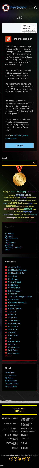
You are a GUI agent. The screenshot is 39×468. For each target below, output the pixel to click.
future (33, 200)
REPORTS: (23, 435)
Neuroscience (10, 212)
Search (34, 163)
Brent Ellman (13, 335)
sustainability (33, 215)
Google (9, 203)
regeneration (8, 214)
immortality (11, 206)
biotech (28, 194)
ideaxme (35, 203)
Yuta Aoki (12, 312)
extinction (28, 200)
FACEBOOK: (5, 418)
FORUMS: (14, 448)
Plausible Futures (11, 384)
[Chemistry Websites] (19, 176)
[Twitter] (15, 459)
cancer (34, 198)
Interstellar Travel (21, 206)
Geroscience (9, 373)
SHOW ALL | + (8, 356)
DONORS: (12, 431)
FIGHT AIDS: (8, 435)
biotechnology (9, 197)
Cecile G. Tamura (14, 309)
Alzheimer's (14, 192)
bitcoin (17, 197)
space (28, 215)
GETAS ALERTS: (25, 423)
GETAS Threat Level (19, 410)
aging (5, 191)
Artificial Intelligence (32, 192)
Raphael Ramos (14, 324)
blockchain (23, 198)
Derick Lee (12, 315)
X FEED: (7, 428)
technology (10, 217)
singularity (23, 215)
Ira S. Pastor (13, 350)
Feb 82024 (8, 39)
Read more (19, 146)
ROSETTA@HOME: (11, 443)
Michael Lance (14, 341)
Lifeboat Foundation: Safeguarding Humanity (14, 8)
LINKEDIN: (6, 423)
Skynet (7, 250)
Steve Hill (11, 332)
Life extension (10, 209)
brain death (29, 198)
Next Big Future (11, 381)
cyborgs (14, 138)
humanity (30, 203)
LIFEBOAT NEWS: (25, 418)
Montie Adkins (13, 347)
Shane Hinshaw (14, 320)
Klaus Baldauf (13, 306)
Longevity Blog (10, 375)
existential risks (21, 200)
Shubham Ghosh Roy (16, 273)
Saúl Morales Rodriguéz (17, 270)
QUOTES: (23, 448)
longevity (28, 209)
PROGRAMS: (24, 438)
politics (15, 212)
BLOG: (22, 428)
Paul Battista (13, 285)
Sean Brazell (13, 329)
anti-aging (21, 191)
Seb (9, 338)
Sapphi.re (35, 455)
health (14, 203)
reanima (20, 212)
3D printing (9, 234)
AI (9, 192)
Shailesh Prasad (14, 282)
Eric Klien (13, 135)
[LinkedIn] (20, 459)
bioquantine (11, 195)
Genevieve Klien (14, 267)
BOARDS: (23, 431)
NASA (34, 209)
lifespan (20, 209)
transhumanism (20, 218)
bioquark (19, 194)
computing (8, 138)
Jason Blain (12, 344)
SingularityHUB (11, 386)
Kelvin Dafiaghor (14, 291)
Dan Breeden (13, 279)
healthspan (23, 203)
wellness (30, 217)
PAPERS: (23, 443)
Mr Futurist (9, 378)
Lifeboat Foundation (14, 455)
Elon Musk (9, 245)
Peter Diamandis (11, 238)
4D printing (9, 236)
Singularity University (13, 247)
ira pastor (30, 206)
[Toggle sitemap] (31, 7)
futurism (5, 203)
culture (13, 200)
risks (19, 214)
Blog (19, 18)
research (16, 215)
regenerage (27, 212)
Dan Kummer (13, 300)
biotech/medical (23, 135)
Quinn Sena (12, 276)
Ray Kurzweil (10, 243)
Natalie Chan (13, 326)
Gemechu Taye (14, 288)
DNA (7, 240)
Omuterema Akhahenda (17, 303)
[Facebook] (11, 459)
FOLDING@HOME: (12, 438)
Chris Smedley (13, 353)
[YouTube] (24, 459)
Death (16, 200)
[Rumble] (28, 459)
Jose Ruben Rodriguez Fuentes (20, 297)
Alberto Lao (12, 318)
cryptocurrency (7, 200)
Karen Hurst (12, 294)
